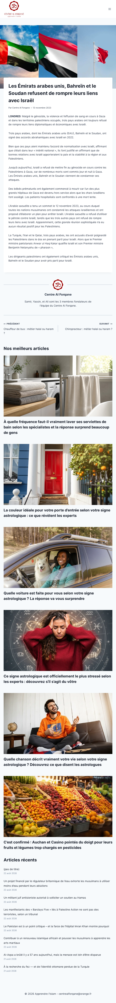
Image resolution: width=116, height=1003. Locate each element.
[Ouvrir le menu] (109, 9)
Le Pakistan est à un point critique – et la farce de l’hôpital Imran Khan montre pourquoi (56, 926)
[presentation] (58, 386)
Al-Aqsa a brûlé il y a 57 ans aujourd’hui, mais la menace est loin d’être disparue (52, 954)
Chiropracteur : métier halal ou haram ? (88, 327)
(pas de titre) (11, 869)
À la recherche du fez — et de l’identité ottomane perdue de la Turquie (46, 966)
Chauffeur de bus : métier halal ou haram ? (29, 329)
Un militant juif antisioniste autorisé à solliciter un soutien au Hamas (45, 897)
